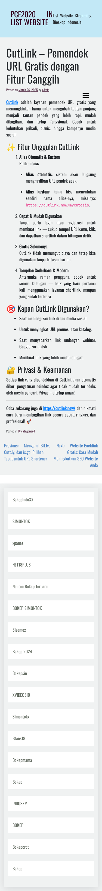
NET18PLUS (22, 564)
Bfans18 (19, 738)
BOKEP (18, 825)
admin (45, 89)
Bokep (17, 781)
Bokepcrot (21, 847)
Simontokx (21, 716)
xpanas (18, 543)
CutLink (12, 102)
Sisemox (19, 629)
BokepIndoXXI (24, 499)
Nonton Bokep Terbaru (30, 586)
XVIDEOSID (21, 695)
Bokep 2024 (22, 651)
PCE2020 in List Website (32, 17)
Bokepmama (22, 760)
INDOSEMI (21, 803)
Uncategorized (26, 431)
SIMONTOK (21, 521)
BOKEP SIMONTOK (27, 608)
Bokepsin (20, 673)
